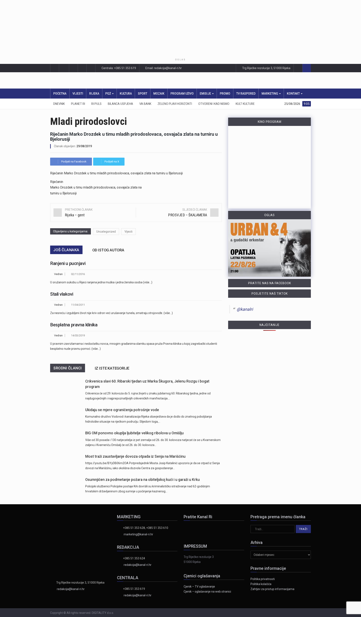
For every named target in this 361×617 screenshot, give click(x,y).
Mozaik (158, 93)
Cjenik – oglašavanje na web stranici (207, 591)
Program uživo (182, 93)
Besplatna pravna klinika (73, 324)
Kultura (126, 93)
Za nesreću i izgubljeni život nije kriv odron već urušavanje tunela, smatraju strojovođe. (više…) (111, 313)
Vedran (58, 274)
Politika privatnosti (262, 579)
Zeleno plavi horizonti (175, 103)
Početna (59, 93)
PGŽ (108, 93)
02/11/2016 (78, 274)
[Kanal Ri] (125, 80)
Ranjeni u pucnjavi (67, 263)
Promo (225, 93)
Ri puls (96, 103)
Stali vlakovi (61, 294)
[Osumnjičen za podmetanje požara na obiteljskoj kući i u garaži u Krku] (65, 485)
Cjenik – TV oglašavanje (199, 586)
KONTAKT (293, 93)
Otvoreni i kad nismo (213, 103)
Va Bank (145, 103)
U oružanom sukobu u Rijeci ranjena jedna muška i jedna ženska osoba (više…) (101, 282)
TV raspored (245, 93)
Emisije (206, 93)
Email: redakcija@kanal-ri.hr (163, 68)
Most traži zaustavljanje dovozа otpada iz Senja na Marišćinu (135, 456)
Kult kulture (245, 103)
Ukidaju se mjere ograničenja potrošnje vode (122, 410)
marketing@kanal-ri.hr (138, 534)
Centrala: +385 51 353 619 (118, 68)
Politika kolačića (260, 584)
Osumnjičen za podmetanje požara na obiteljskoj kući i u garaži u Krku (142, 480)
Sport (142, 93)
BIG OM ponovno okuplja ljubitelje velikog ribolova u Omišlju (134, 433)
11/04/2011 (78, 304)
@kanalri (245, 309)
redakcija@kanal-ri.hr (71, 589)
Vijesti (77, 93)
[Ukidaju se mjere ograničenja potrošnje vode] (65, 415)
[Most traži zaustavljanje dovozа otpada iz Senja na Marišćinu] (65, 462)
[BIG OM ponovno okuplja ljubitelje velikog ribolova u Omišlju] (65, 438)
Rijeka (94, 93)
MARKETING (270, 93)
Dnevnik (59, 103)
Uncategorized (106, 231)
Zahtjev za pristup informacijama (272, 589)
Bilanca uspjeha (120, 103)
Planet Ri (78, 103)
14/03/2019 (78, 335)
